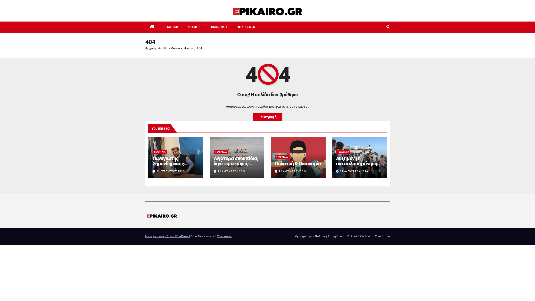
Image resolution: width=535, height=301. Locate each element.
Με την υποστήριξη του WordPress (167, 236)
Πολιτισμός (246, 27)
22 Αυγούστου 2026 (171, 171)
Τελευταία (160, 152)
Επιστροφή (267, 117)
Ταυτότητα (382, 236)
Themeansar (224, 236)
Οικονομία (219, 27)
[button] (388, 27)
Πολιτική (170, 27)
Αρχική (150, 48)
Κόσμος (193, 27)
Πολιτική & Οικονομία (298, 164)
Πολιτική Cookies (359, 236)
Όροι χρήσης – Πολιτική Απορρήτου (319, 236)
